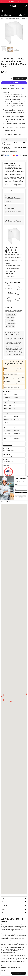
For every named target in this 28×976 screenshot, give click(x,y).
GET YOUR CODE (21, 492)
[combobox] (16, 489)
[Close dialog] (27, 476)
